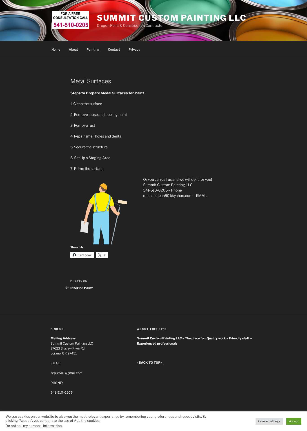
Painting (93, 49)
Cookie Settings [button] (269, 421)
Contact (114, 49)
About (73, 49)
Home (55, 49)
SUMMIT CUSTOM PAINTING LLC (172, 18)
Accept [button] (294, 421)
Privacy (134, 49)
